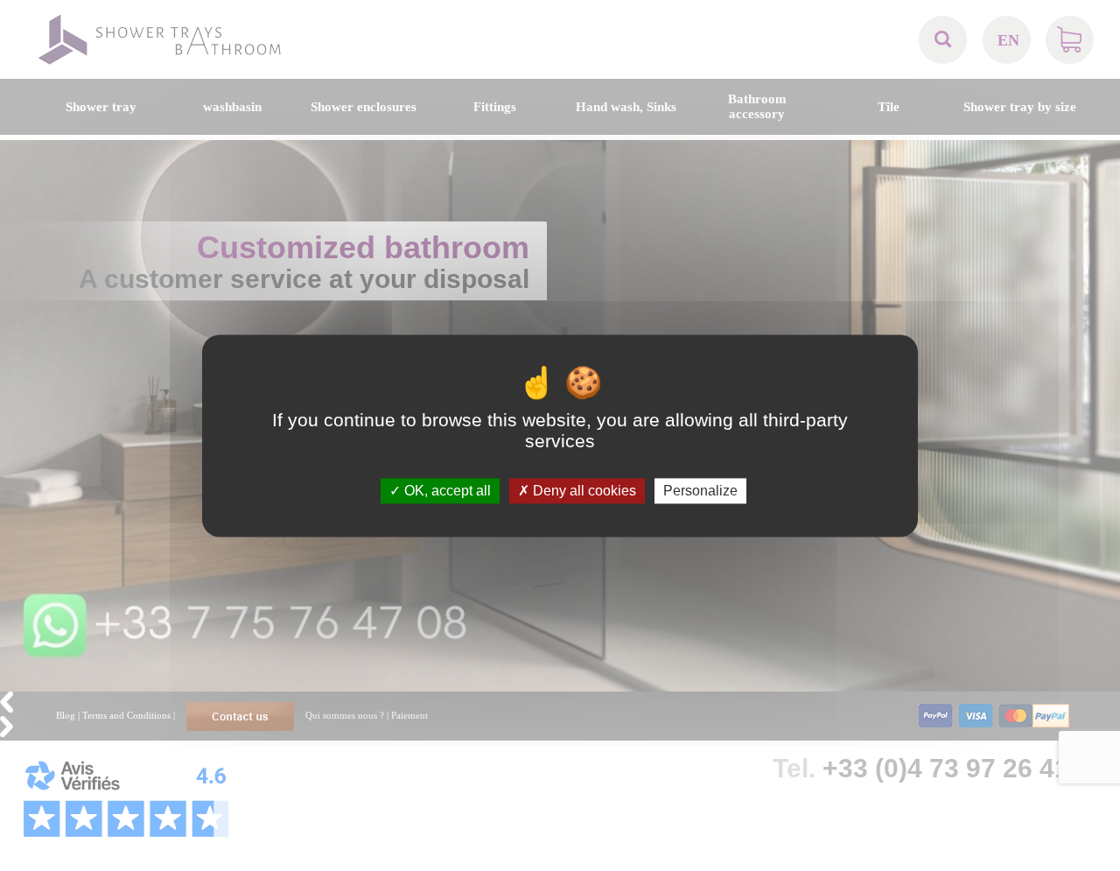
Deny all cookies (582, 490)
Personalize (700, 490)
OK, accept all (446, 490)
